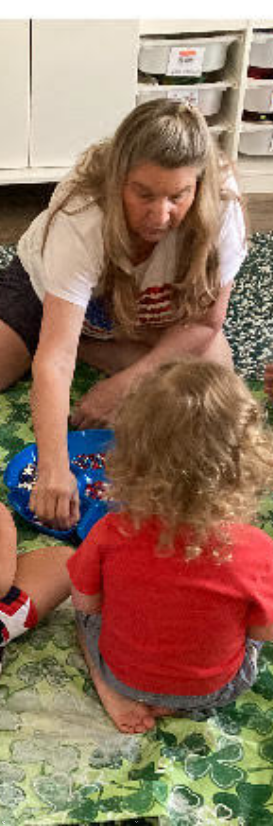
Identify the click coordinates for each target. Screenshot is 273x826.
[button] (270, 3)
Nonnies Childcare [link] (244, 3)
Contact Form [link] (261, 3)
